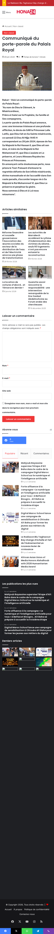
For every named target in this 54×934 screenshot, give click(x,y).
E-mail (6, 378)
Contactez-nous (27, 914)
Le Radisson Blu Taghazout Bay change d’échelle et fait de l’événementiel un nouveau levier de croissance (36, 543)
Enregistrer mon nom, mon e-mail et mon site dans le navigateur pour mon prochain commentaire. (25, 407)
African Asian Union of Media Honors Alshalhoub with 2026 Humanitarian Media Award (35, 562)
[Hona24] (27, 12)
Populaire (10, 453)
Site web (6, 391)
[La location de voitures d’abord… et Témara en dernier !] (14, 272)
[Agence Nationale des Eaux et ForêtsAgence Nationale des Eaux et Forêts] (44, 662)
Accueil (7, 26)
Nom (5, 365)
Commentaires (41, 453)
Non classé (18, 26)
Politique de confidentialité (36, 909)
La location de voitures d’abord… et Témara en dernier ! (13, 285)
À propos (18, 909)
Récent (24, 453)
